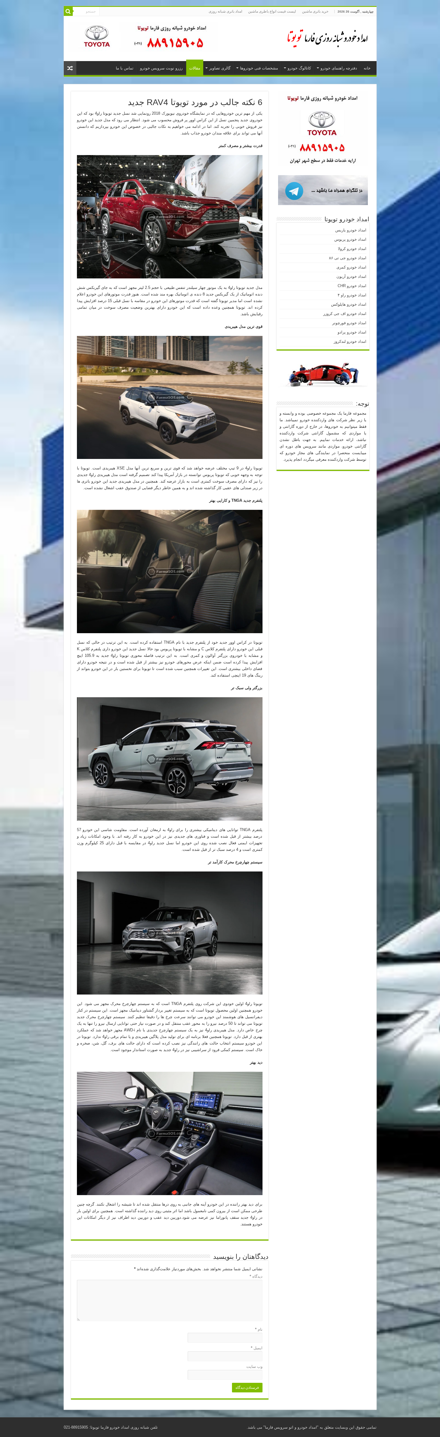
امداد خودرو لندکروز (350, 341)
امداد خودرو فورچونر (349, 323)
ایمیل (257, 1348)
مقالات (194, 68)
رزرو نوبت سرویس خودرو (161, 68)
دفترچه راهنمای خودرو (339, 68)
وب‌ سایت (254, 1366)
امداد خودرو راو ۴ (352, 295)
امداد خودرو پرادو (352, 332)
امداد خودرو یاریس (350, 230)
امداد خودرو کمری (351, 267)
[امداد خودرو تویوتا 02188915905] (324, 37)
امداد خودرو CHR (352, 286)
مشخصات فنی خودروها (259, 68)
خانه (367, 68)
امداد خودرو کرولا (352, 248)
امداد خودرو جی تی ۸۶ (347, 258)
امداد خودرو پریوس (350, 239)
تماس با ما (124, 68)
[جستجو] (68, 11)
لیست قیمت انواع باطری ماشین (272, 11)
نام (259, 1329)
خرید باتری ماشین (315, 11)
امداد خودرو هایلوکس (348, 304)
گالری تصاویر (219, 68)
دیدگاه (256, 1276)
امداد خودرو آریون (351, 276)
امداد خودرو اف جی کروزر (344, 313)
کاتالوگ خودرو (299, 68)
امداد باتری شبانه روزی (225, 11)
